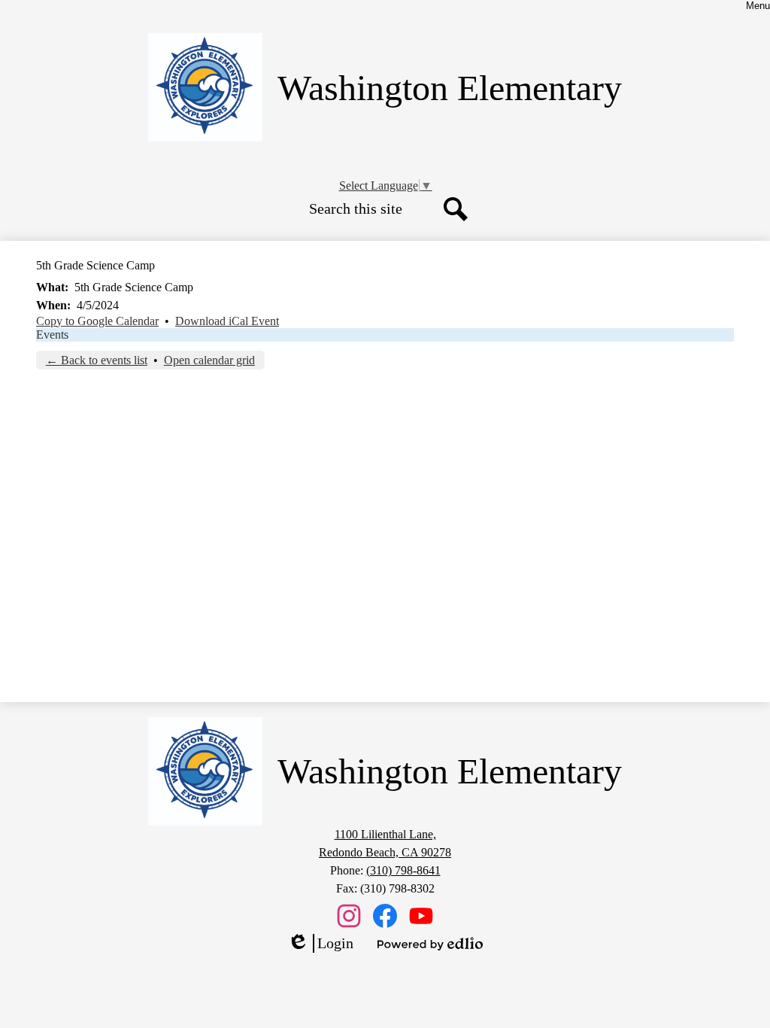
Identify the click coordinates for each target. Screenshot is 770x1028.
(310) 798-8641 (403, 870)
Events (52, 334)
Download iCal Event (227, 321)
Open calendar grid (209, 360)
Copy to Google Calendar (97, 321)
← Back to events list (96, 360)
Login (320, 944)
